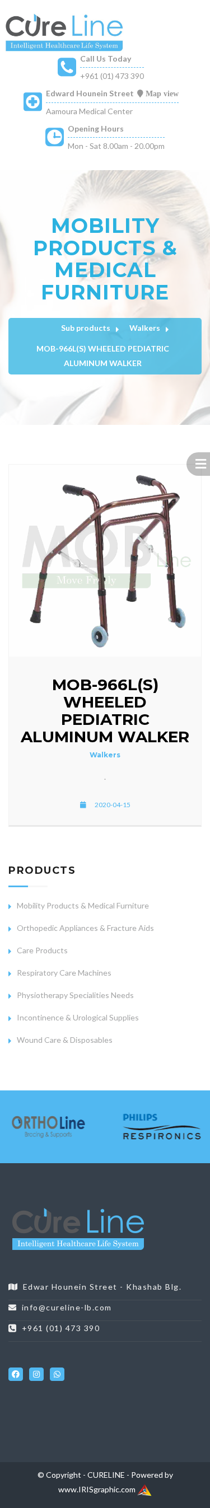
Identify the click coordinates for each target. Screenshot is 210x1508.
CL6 (85, 1406)
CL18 (110, 1421)
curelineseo (28, 1349)
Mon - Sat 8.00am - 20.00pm (116, 146)
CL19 (130, 1421)
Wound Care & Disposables (65, 1040)
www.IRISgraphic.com (97, 1489)
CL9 (132, 1406)
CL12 (190, 1406)
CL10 (150, 1406)
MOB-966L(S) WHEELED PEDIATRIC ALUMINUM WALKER (102, 356)
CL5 (70, 1406)
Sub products (85, 327)
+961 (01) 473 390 (112, 76)
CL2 (23, 1406)
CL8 (117, 1406)
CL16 (69, 1421)
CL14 (29, 1421)
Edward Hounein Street (90, 93)
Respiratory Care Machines (64, 972)
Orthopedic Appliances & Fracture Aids (85, 928)
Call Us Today (105, 58)
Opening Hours (96, 128)
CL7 (101, 1406)
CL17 (90, 1421)
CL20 (150, 1421)
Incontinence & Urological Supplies (78, 1017)
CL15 (49, 1421)
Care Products (42, 950)
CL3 (38, 1406)
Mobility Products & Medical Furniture (83, 905)
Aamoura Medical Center (89, 111)
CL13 (9, 1421)
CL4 (54, 1406)
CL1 (7, 1406)
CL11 (170, 1406)
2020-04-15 (112, 804)
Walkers (144, 327)
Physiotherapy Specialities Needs (75, 995)
